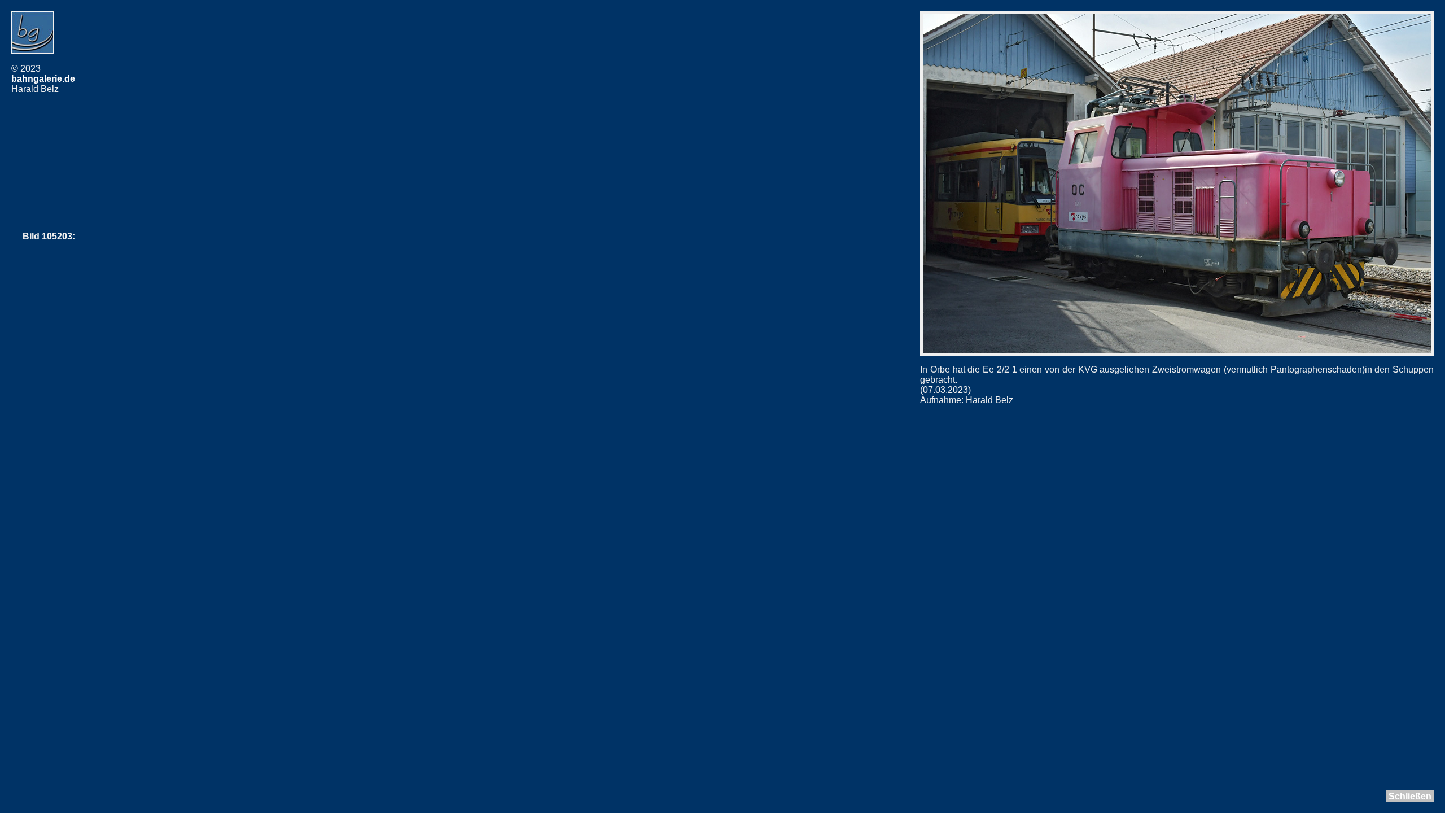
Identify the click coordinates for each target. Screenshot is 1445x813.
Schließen (1410, 796)
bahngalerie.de (43, 79)
